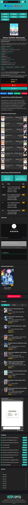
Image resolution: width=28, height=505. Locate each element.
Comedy (13, 312)
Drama (2, 67)
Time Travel (21, 357)
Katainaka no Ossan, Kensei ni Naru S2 (16, 381)
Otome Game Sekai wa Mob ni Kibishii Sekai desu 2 (17, 389)
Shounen (16, 321)
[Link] (17, 247)
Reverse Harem (9, 67)
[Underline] (6, 247)
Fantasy (20, 319)
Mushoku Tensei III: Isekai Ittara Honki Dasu (17, 344)
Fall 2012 (4, 481)
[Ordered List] (10, 247)
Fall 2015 (4, 487)
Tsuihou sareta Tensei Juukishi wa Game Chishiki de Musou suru (16, 362)
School (22, 67)
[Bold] (2, 247)
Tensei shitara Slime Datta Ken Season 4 (15, 317)
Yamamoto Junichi (10, 59)
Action (13, 319)
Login (25, 237)
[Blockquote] (13, 247)
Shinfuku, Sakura (19, 141)
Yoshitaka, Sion (19, 129)
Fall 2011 (4, 479)
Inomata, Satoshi (19, 117)
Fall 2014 (4, 485)
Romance (17, 67)
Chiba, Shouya (20, 123)
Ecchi (21, 346)
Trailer (14, 85)
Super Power (18, 338)
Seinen (14, 375)
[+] (20, 247)
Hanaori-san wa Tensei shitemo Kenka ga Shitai (17, 371)
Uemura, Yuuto (20, 165)
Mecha (23, 391)
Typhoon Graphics (10, 48)
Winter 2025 (8, 53)
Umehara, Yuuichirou (18, 153)
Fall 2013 (4, 483)
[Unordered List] (11, 247)
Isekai (23, 319)
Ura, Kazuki (20, 135)
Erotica (17, 312)
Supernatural (21, 312)
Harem (16, 391)
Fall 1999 (4, 474)
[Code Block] (15, 247)
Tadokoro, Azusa (19, 159)
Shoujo (2, 69)
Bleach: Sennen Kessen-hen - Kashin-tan (17, 326)
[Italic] (4, 247)
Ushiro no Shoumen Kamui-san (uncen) (15, 309)
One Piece (10, 335)
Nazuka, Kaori (20, 147)
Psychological (11, 357)
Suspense (16, 357)
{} (18, 247)
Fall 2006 (5, 476)
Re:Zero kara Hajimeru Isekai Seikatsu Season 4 (17, 353)
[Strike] (8, 247)
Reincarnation (11, 321)
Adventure (17, 329)
